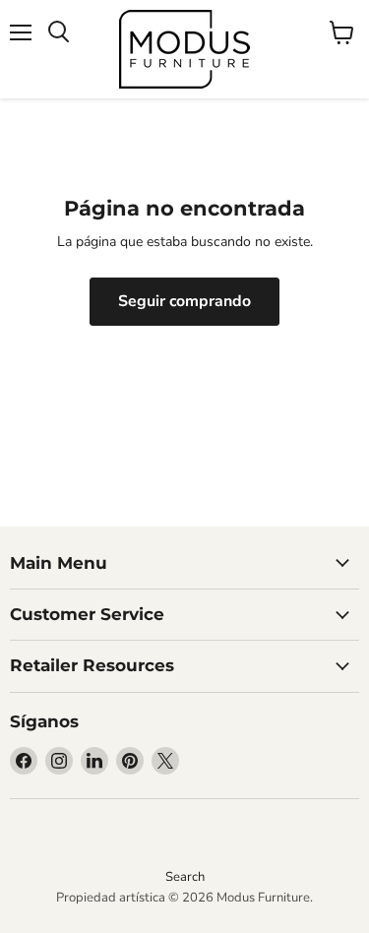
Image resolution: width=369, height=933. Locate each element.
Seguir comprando (184, 301)
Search (185, 877)
